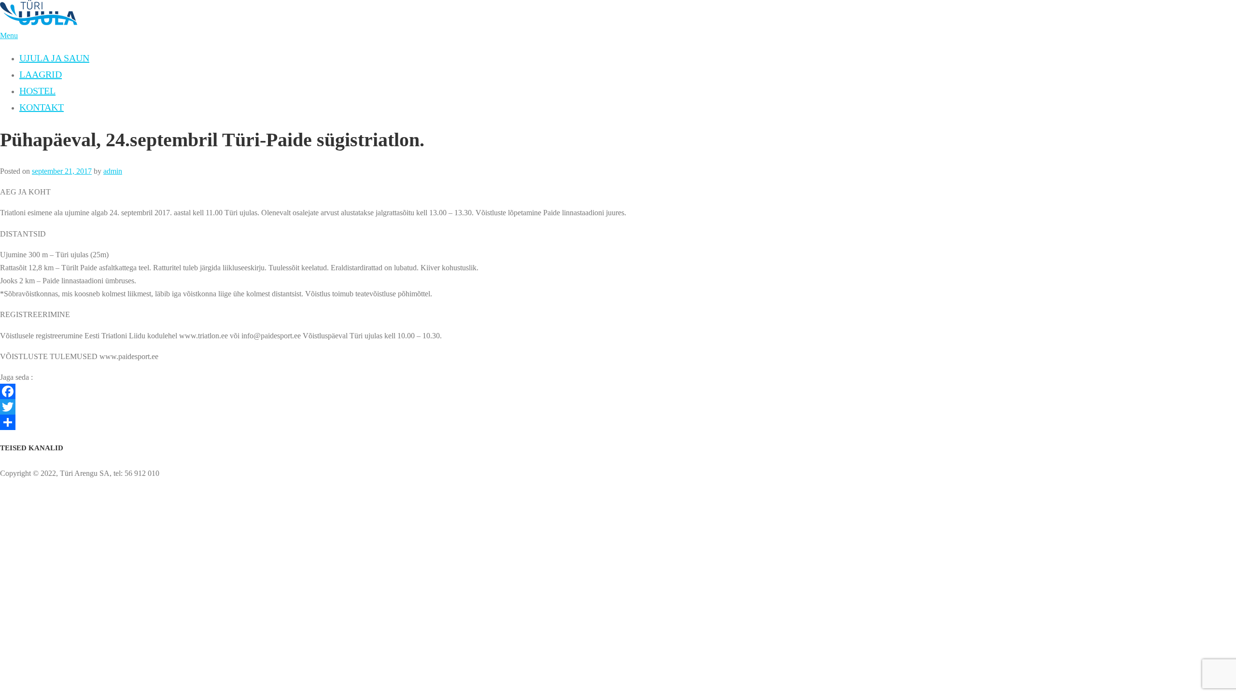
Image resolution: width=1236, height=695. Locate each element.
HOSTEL (37, 90)
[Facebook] (618, 391)
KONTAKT (41, 107)
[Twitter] (618, 407)
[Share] (618, 422)
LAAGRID (40, 74)
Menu (9, 35)
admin (112, 171)
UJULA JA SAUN (54, 58)
